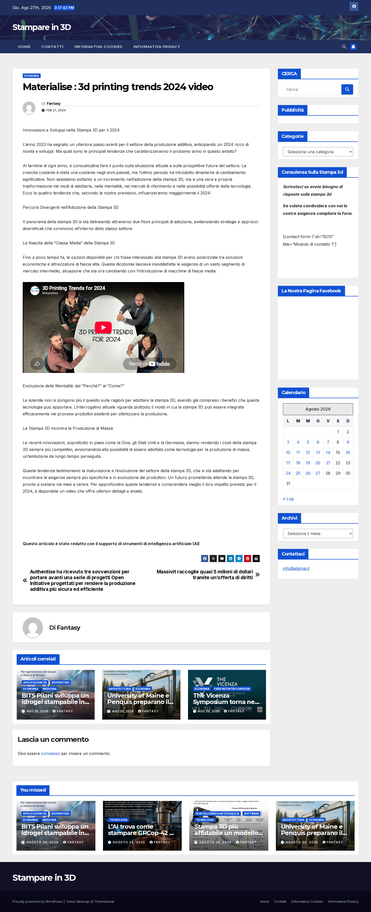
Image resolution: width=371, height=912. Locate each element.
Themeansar (104, 901)
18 (298, 462)
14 (328, 452)
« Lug (288, 498)
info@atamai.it (296, 568)
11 (298, 452)
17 (288, 462)
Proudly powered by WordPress (38, 901)
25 (298, 473)
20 (317, 462)
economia (31, 75)
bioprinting (60, 682)
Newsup (82, 901)
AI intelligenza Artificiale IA (217, 813)
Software (251, 813)
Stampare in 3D (42, 27)
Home (24, 46)
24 (288, 473)
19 (308, 462)
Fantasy (54, 103)
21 (328, 462)
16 (348, 452)
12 (308, 452)
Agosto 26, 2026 (43, 842)
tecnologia (118, 819)
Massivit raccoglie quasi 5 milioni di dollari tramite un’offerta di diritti (205, 574)
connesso (50, 753)
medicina (50, 688)
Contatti (52, 46)
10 (288, 452)
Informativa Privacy (157, 46)
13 (318, 452)
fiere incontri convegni (232, 688)
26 (308, 473)
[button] (344, 46)
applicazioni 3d (35, 682)
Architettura (120, 688)
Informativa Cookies (98, 46)
